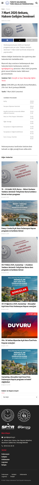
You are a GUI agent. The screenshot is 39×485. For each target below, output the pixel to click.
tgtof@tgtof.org (7, 69)
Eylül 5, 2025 (5, 309)
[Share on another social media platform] (32, 40)
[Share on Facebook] (7, 40)
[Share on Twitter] (20, 40)
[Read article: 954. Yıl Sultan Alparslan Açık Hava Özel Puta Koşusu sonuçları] (20, 325)
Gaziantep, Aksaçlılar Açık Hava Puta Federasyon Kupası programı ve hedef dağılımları (16, 379)
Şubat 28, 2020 (6, 20)
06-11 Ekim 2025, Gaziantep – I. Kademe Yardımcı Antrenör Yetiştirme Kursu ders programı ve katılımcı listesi (17, 267)
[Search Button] (37, 3)
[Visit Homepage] (19, 3)
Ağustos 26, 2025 (6, 385)
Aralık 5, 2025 (5, 197)
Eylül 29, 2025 (5, 272)
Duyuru (8, 9)
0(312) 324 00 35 (9, 446)
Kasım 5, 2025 (5, 233)
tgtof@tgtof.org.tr (9, 437)
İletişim (4, 465)
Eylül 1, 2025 (5, 345)
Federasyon (5, 454)
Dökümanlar (6, 459)
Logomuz (5, 462)
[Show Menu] (2, 3)
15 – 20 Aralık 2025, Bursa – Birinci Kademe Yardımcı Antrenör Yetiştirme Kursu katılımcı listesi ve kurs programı (19, 191)
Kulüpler (4, 457)
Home (3, 9)
